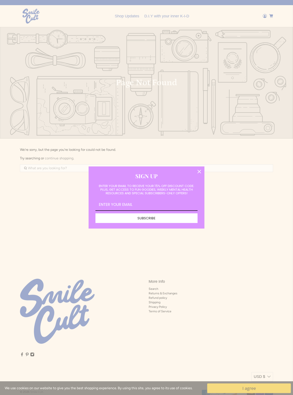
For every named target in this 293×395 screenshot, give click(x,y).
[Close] (199, 171)
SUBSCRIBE (146, 218)
